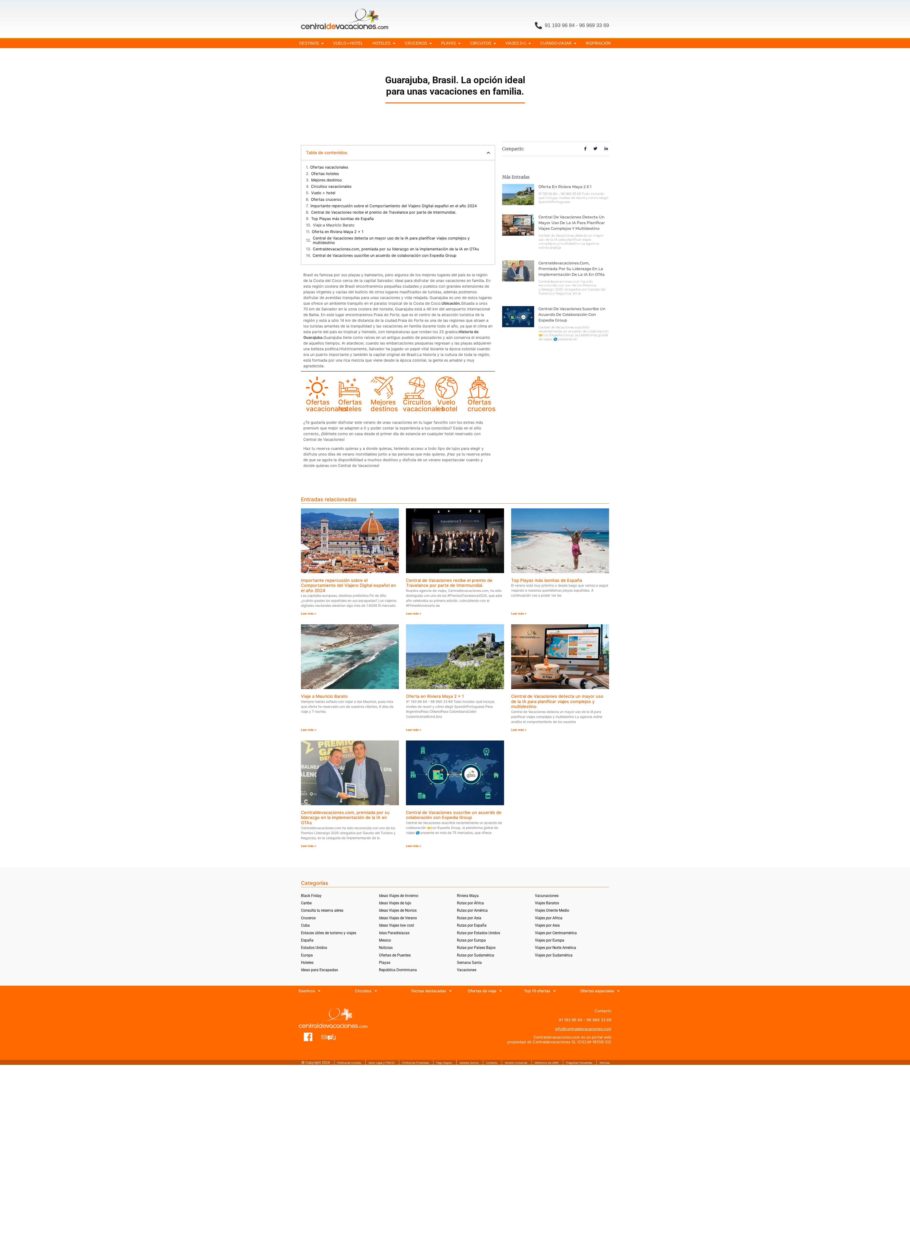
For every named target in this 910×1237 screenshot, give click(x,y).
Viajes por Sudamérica (554, 955)
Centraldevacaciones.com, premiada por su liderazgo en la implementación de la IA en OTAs (396, 249)
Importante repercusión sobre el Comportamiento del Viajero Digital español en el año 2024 (393, 206)
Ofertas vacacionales (329, 167)
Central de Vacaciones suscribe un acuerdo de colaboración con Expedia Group (384, 255)
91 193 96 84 (560, 25)
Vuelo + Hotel (348, 43)
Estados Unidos (314, 947)
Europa (307, 955)
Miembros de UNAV (547, 1062)
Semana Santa (469, 962)
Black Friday (311, 895)
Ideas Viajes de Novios (398, 910)
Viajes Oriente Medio (552, 910)
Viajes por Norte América (555, 947)
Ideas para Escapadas (319, 970)
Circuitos (480, 43)
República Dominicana (398, 970)
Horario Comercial (516, 1062)
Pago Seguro (444, 1062)
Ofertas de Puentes (395, 955)
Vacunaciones (547, 895)
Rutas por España (472, 925)
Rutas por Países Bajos (476, 947)
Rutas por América (472, 910)
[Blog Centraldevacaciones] (331, 1037)
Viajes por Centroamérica (556, 933)
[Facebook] (308, 1037)
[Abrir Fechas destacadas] (450, 991)
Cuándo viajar (556, 43)
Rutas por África (470, 903)
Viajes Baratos (547, 903)
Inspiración (598, 43)
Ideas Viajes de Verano (398, 918)
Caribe (306, 903)
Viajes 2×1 (515, 43)
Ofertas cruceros (326, 199)
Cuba (305, 925)
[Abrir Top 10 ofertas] (554, 991)
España (307, 940)
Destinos (309, 43)
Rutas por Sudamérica (475, 955)
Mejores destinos (326, 180)
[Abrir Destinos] (319, 991)
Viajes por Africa (548, 918)
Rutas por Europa (471, 940)
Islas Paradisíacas (394, 933)
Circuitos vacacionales (331, 186)
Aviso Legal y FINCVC (382, 1062)
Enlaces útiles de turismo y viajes (328, 933)
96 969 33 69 (594, 25)
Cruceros (416, 43)
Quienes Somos (469, 1062)
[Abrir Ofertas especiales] (618, 991)
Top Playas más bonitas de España (342, 218)
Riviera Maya (468, 895)
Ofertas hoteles (325, 173)
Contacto (491, 1062)
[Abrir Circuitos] (376, 991)
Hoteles (382, 43)
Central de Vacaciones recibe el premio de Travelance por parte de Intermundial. (383, 212)
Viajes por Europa (549, 940)
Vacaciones (466, 970)
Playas (384, 962)
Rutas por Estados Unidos (478, 933)
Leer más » (308, 613)
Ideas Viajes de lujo (395, 903)
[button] (488, 153)
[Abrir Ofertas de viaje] (500, 991)
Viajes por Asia (547, 925)
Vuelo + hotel (323, 193)
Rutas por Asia (469, 918)
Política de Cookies (349, 1062)
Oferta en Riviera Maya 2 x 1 (337, 232)
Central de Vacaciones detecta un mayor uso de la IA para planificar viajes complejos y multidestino (391, 240)
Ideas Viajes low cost (396, 925)
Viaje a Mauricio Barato (334, 225)
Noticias (386, 947)
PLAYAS (448, 43)
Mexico (385, 940)
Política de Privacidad (415, 1062)
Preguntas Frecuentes (579, 1062)
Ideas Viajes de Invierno (398, 895)
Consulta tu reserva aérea (322, 910)
